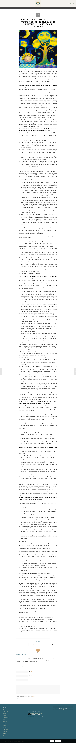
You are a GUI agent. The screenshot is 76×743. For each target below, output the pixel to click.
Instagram (35, 709)
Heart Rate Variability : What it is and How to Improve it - (28, 656)
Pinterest (39, 711)
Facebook (29, 709)
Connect (4, 725)
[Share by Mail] (52, 644)
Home (4, 709)
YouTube (29, 711)
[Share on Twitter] (33, 644)
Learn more (58, 740)
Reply (17, 663)
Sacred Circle (5, 721)
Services (4, 713)
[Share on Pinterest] (43, 644)
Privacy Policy (34, 696)
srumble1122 (37, 637)
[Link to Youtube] (72, 3)
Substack (34, 711)
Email (30, 675)
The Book (4, 723)
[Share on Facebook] (23, 644)
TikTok (39, 709)
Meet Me (5, 731)
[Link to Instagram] (70, 3)
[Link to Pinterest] (73, 3)
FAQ (4, 719)
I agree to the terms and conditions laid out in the (26, 696)
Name (30, 671)
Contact (4, 733)
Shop (4, 735)
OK (52, 740)
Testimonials (5, 729)
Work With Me (5, 711)
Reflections (5, 727)
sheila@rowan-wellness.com (36, 713)
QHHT (4, 715)
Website (30, 679)
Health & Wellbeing (38, 17)
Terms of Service (64, 709)
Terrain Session (6, 717)
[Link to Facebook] (68, 3)
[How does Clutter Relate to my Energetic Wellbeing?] (1, 371)
